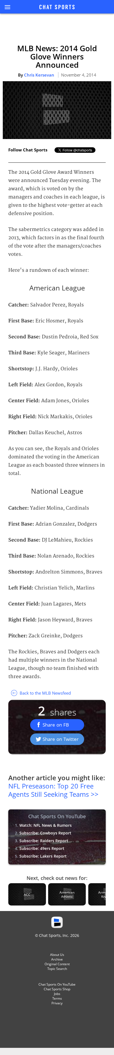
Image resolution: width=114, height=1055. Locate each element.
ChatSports (57, 7)
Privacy (57, 1003)
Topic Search (57, 968)
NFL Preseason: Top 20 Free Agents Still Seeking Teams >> (53, 790)
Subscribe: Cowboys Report (45, 833)
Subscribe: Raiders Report (43, 840)
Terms (57, 998)
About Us (57, 954)
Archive (57, 959)
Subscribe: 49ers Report (41, 848)
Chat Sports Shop (57, 989)
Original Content (57, 964)
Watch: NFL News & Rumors (45, 825)
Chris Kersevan (39, 75)
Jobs (57, 993)
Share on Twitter (61, 739)
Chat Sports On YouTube (57, 984)
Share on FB (56, 725)
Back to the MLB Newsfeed (45, 693)
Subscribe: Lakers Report (43, 856)
